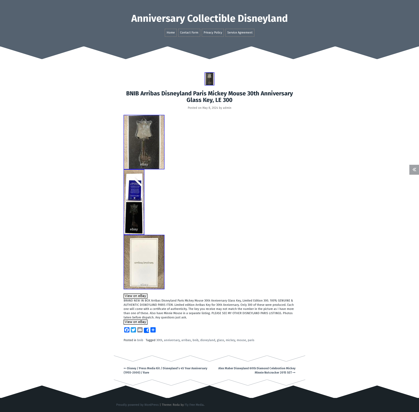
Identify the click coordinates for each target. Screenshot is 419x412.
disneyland (207, 340)
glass (220, 340)
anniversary (172, 340)
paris (251, 340)
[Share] (146, 330)
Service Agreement (240, 32)
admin (227, 108)
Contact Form (189, 32)
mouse (241, 340)
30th (159, 340)
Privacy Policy (213, 32)
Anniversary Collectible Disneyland (209, 18)
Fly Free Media (194, 405)
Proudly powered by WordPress (137, 405)
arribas (186, 340)
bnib (140, 340)
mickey (230, 340)
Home (171, 32)
